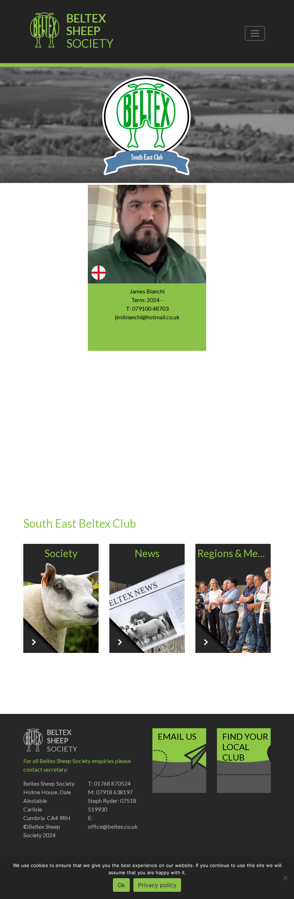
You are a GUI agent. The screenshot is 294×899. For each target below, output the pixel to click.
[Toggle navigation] (255, 33)
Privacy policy (157, 885)
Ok (121, 885)
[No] (285, 877)
